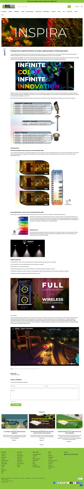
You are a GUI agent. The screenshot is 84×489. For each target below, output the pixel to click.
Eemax (34, 457)
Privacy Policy (19, 458)
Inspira (14, 368)
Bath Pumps (50, 455)
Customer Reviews (20, 463)
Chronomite (35, 455)
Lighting (22, 11)
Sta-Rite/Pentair (51, 466)
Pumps (59, 11)
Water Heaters (69, 11)
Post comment (16, 404)
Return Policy (19, 457)
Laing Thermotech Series (52, 460)
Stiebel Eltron (35, 465)
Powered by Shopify (4, 482)
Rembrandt (20, 368)
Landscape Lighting (29, 11)
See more (41, 444)
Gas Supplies (3, 11)
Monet (17, 368)
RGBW (26, 368)
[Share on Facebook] (4, 50)
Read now (14, 440)
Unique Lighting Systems (31, 368)
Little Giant (50, 463)
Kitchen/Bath (16, 11)
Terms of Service (20, 462)
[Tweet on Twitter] (4, 52)
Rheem (34, 463)
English (80, 478)
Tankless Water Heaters (37, 454)
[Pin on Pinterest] (4, 55)
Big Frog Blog (19, 454)
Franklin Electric (51, 457)
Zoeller (49, 468)
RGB (23, 368)
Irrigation (10, 11)
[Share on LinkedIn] (4, 53)
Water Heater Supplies (37, 466)
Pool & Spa (53, 11)
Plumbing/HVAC (46, 11)
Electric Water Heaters (37, 458)
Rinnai (34, 462)
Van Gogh (37, 368)
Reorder (18, 465)
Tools (64, 11)
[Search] (69, 6)
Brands (76, 11)
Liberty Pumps (51, 462)
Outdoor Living (38, 11)
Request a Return (20, 455)
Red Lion (50, 465)
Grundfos (50, 458)
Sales (2, 14)
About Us (18, 466)
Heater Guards (35, 460)
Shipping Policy (20, 460)
